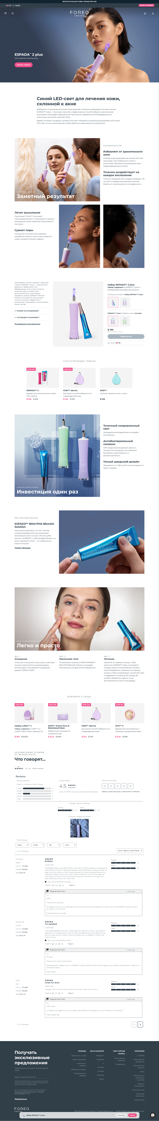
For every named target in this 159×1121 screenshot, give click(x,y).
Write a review (37, 768)
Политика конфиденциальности (26, 1091)
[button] (153, 1115)
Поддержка (120, 1064)
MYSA (142, 1072)
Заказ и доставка (79, 1059)
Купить (132, 1115)
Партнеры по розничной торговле (139, 1078)
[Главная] (79, 14)
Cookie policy (139, 1100)
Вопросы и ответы (78, 1069)
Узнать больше (23, 548)
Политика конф (138, 1090)
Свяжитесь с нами (78, 1056)
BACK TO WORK (146, 5)
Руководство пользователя (27, 324)
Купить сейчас (23, 65)
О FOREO (140, 1056)
